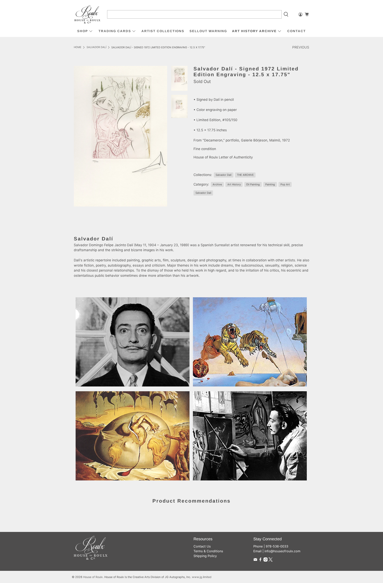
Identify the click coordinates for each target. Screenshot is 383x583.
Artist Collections (162, 31)
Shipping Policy (205, 556)
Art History (234, 184)
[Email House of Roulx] (255, 560)
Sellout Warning (208, 31)
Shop (82, 31)
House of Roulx (93, 577)
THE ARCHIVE (245, 174)
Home (77, 47)
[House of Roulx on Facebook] (260, 560)
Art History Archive (254, 31)
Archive (217, 184)
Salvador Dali (203, 192)
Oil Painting (253, 184)
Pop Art (285, 184)
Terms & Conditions (208, 551)
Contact (296, 31)
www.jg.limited (201, 577)
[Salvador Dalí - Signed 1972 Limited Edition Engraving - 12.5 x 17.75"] (120, 136)
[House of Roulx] (87, 14)
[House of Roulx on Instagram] (266, 560)
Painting (270, 184)
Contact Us (202, 546)
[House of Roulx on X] (270, 560)
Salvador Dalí (96, 47)
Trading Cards (115, 31)
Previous (300, 47)
